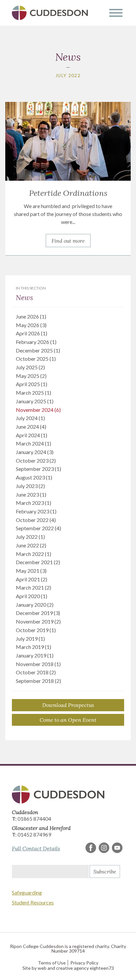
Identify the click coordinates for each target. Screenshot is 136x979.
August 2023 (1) (34, 477)
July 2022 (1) (30, 537)
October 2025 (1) (36, 358)
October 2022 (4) (36, 520)
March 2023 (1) (33, 503)
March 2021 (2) (33, 587)
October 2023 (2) (36, 460)
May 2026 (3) (31, 325)
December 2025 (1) (38, 350)
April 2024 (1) (31, 435)
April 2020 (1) (31, 596)
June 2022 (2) (31, 545)
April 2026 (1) (31, 333)
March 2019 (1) (33, 647)
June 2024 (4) (31, 426)
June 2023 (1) (31, 494)
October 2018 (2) (36, 672)
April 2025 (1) (31, 384)
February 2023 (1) (36, 511)
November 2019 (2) (38, 621)
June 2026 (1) (31, 316)
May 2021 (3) (31, 570)
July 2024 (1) (30, 418)
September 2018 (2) (38, 681)
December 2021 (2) (38, 562)
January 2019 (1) (34, 655)
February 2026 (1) (36, 342)
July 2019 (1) (30, 638)
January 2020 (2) (34, 604)
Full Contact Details (36, 848)
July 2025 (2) (30, 367)
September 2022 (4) (38, 528)
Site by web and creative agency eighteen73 (68, 968)
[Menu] (115, 13)
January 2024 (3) (34, 452)
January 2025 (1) (34, 401)
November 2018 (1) (38, 664)
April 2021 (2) (31, 579)
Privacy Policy (84, 962)
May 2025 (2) (31, 376)
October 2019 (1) (36, 630)
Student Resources (33, 902)
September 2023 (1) (38, 469)
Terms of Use (52, 962)
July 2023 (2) (30, 486)
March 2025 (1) (33, 392)
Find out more (68, 240)
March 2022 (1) (33, 554)
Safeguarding (27, 892)
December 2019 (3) (38, 613)
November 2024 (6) (38, 410)
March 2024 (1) (33, 443)
